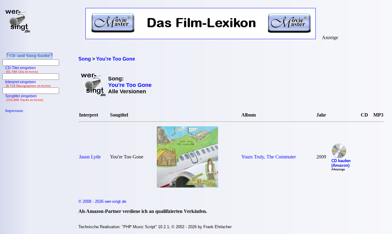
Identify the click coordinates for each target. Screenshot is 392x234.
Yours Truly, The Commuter (268, 156)
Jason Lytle (90, 156)
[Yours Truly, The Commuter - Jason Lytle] (187, 185)
